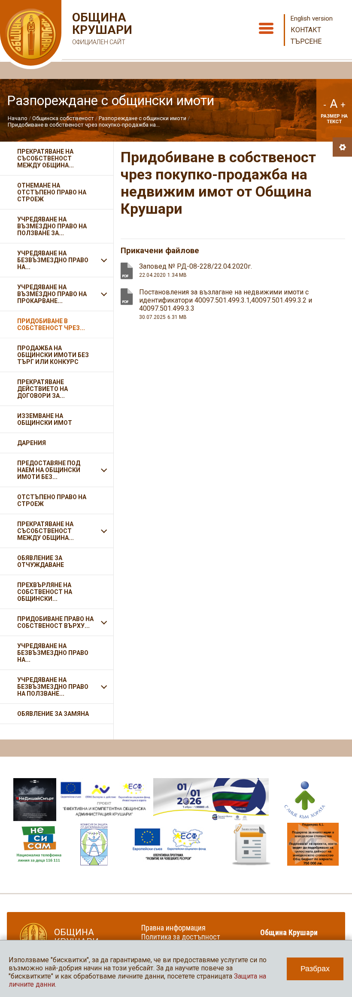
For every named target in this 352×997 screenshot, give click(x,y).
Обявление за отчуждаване (40, 561)
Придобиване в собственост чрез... (51, 324)
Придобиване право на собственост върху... (55, 622)
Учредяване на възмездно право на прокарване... (52, 294)
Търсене (306, 41)
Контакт (306, 30)
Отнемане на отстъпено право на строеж (51, 192)
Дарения (31, 442)
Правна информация (173, 927)
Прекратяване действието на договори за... (42, 389)
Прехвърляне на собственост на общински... (44, 592)
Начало (17, 118)
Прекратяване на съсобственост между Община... (45, 158)
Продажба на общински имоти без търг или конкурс (53, 355)
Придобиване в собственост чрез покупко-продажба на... (84, 124)
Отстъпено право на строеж (51, 500)
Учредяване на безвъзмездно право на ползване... (52, 686)
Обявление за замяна (53, 713)
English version (312, 18)
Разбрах (315, 968)
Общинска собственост (63, 118)
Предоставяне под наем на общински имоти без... (48, 470)
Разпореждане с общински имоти (142, 118)
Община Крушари (101, 28)
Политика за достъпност (180, 936)
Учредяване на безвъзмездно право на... (52, 260)
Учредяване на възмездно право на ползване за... (52, 226)
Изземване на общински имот (44, 419)
